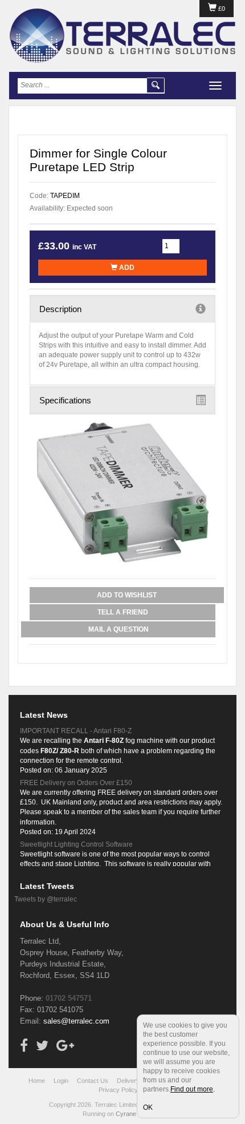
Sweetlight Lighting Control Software (76, 844)
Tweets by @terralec (45, 899)
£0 (221, 8)
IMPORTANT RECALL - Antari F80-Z (76, 731)
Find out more (191, 1089)
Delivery (128, 1080)
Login (61, 1080)
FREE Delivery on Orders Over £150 (76, 783)
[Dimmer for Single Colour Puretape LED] (122, 492)
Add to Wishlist (127, 595)
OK (148, 1107)
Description (60, 309)
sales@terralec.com (76, 1021)
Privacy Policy (118, 1089)
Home (36, 1080)
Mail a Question (118, 629)
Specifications (65, 400)
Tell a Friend (122, 612)
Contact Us (92, 1080)
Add (125, 268)
